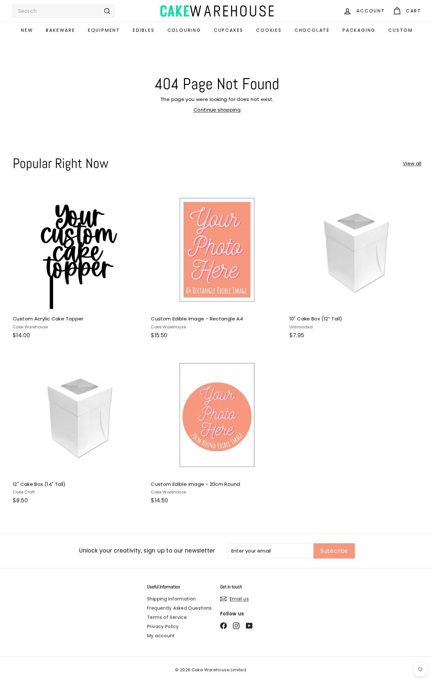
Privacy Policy (163, 626)
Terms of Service (167, 617)
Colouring (184, 30)
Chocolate (312, 30)
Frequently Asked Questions (179, 608)
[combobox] (63, 11)
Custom (400, 30)
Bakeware (60, 30)
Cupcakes (228, 30)
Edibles (144, 30)
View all (412, 163)
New (27, 30)
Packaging (359, 30)
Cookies (269, 30)
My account (161, 636)
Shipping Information (171, 599)
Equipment (104, 30)
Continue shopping (217, 109)
